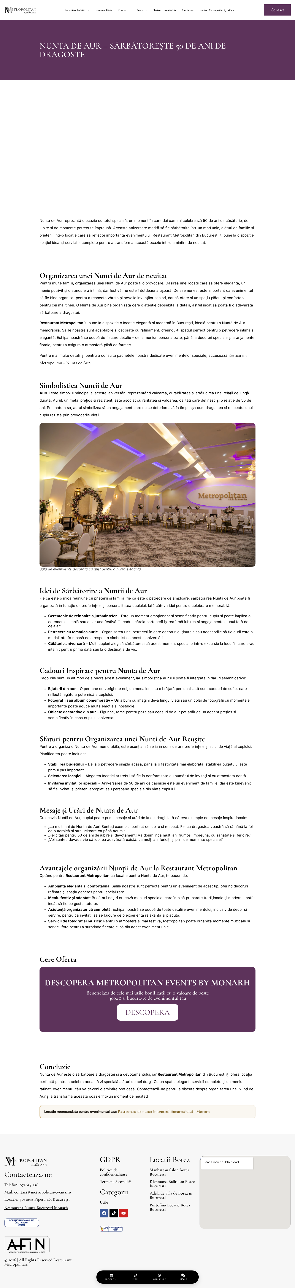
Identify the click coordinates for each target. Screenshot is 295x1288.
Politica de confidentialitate (113, 1172)
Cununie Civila (104, 10)
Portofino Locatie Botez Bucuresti (170, 1207)
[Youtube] (123, 1213)
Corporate (187, 10)
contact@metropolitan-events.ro (42, 1192)
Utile (104, 1202)
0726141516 (29, 1184)
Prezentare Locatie (75, 10)
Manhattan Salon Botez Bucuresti (169, 1172)
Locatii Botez (170, 1159)
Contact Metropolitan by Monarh (218, 10)
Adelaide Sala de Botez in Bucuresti (171, 1195)
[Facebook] (104, 1213)
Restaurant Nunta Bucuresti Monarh (36, 1207)
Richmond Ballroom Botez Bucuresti (172, 1184)
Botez (139, 10)
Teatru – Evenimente (165, 10)
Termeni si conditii (115, 1181)
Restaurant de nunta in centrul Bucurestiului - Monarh (164, 1111)
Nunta (121, 10)
